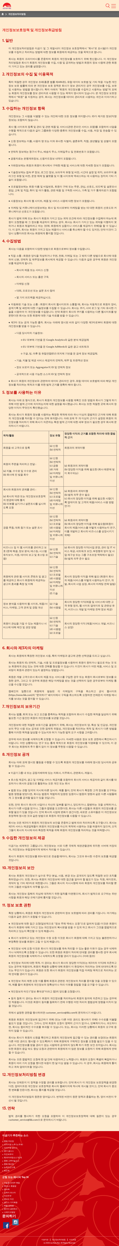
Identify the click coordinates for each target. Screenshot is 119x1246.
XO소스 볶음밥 (10, 1186)
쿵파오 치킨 (9, 1199)
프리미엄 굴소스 (11, 1148)
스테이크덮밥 (9, 1212)
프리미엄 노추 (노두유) (13, 1145)
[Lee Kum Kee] (7, 6)
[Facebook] (6, 1225)
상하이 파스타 (10, 1193)
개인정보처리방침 (59, 1240)
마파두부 (7, 1196)
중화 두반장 (9, 1141)
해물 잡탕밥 (9, 1206)
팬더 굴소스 (9, 1151)
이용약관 (45, 1240)
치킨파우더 (8, 1154)
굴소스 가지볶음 (11, 1202)
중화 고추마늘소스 (11, 1161)
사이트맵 (72, 1240)
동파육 (7, 1189)
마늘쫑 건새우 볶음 (12, 1183)
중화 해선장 (9, 1164)
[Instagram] (15, 1222)
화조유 (7, 1171)
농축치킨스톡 (9, 1167)
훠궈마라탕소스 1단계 (13, 1158)
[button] (108, 6)
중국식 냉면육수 (11, 1209)
